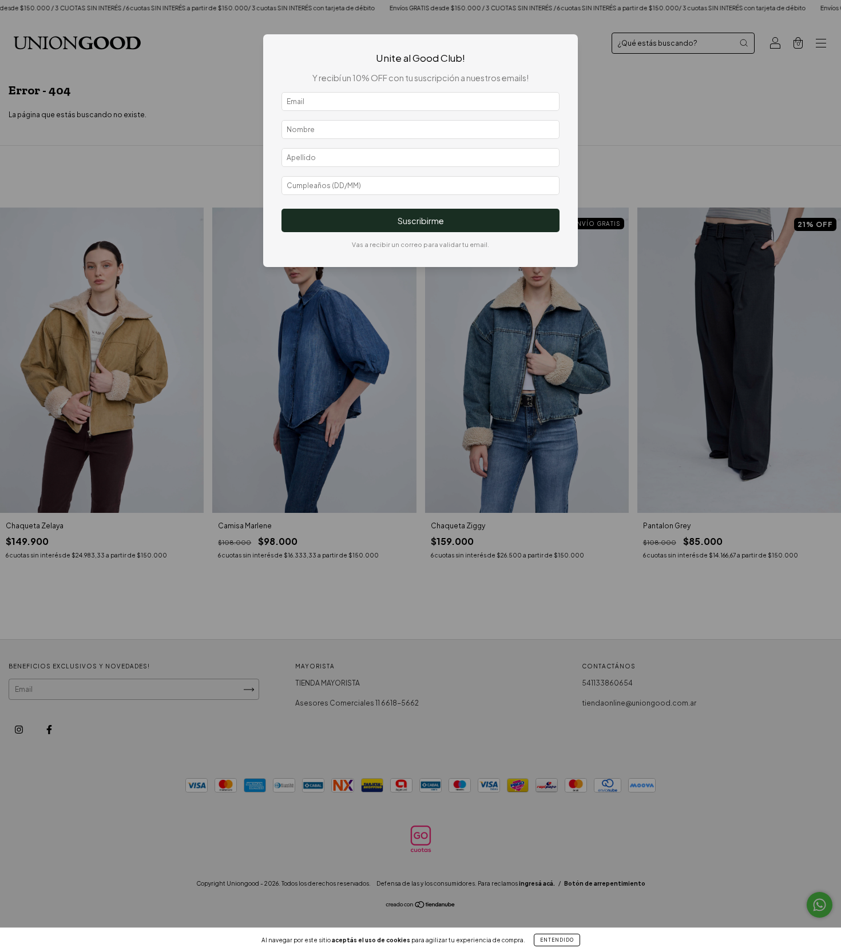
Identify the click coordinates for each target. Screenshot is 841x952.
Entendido (557, 940)
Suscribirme (421, 221)
